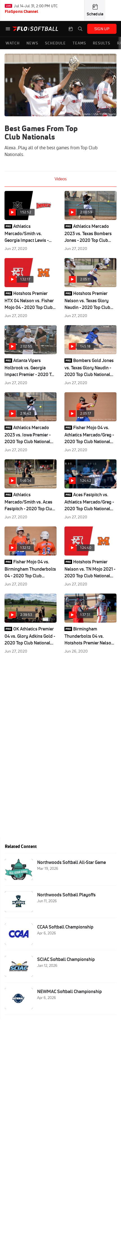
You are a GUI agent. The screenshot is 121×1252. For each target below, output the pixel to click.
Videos (61, 178)
